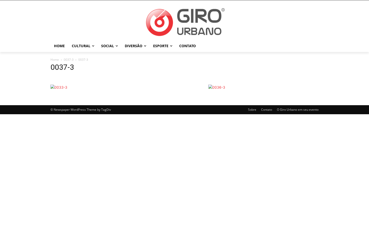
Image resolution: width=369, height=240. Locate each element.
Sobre (252, 109)
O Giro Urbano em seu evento (298, 109)
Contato (266, 109)
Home (54, 59)
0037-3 (69, 59)
